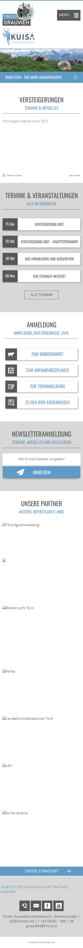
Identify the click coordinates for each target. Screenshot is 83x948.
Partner (60, 887)
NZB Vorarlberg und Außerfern (49, 258)
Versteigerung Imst (49, 224)
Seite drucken (14, 175)
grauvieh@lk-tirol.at (41, 926)
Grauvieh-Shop (37, 887)
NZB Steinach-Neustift (49, 276)
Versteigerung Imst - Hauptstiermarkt (49, 241)
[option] (41, 60)
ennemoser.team (47, 942)
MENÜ (64, 14)
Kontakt (8, 891)
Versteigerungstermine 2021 (25, 121)
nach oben (74, 175)
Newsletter (11, 887)
